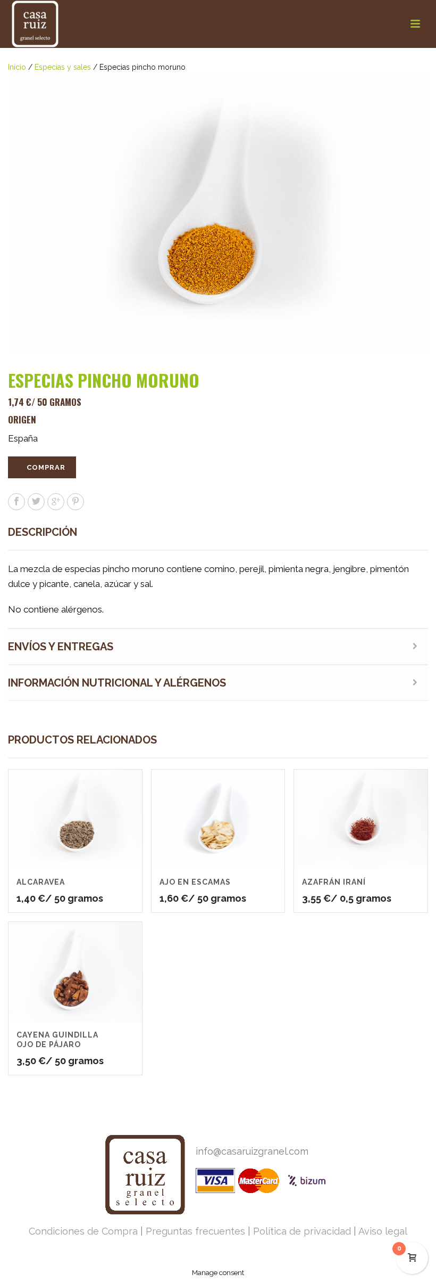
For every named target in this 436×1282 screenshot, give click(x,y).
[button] (407, 94)
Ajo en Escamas (195, 882)
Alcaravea (40, 882)
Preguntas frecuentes (195, 1231)
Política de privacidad (302, 1231)
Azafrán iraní (334, 882)
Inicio (17, 67)
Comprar (46, 467)
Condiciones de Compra (83, 1231)
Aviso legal (382, 1231)
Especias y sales (63, 67)
